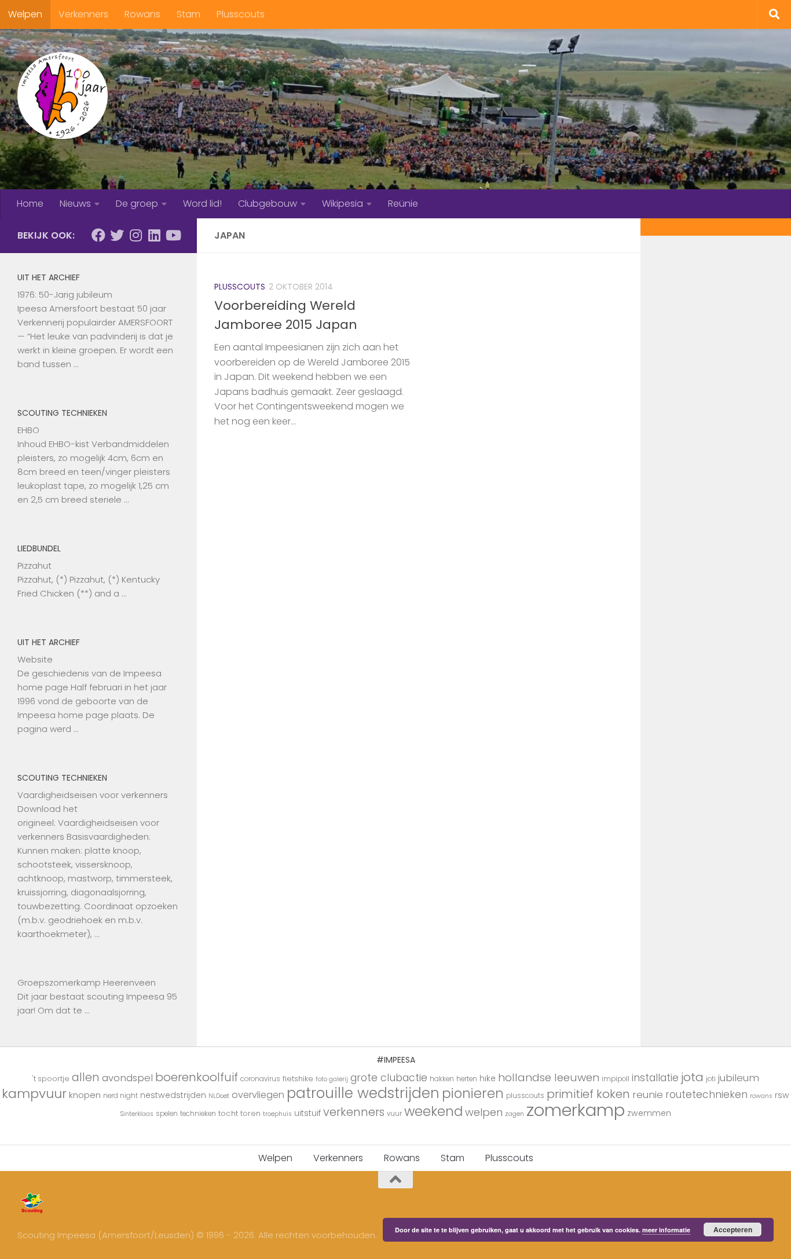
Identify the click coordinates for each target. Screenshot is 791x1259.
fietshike (298, 1078)
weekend (433, 1111)
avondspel (127, 1078)
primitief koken (588, 1094)
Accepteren (732, 1229)
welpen (484, 1112)
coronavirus (260, 1079)
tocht (228, 1113)
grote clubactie (388, 1077)
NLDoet (218, 1096)
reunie (647, 1094)
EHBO (28, 430)
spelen (167, 1113)
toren (250, 1113)
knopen (85, 1095)
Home (30, 203)
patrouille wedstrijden (363, 1093)
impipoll (615, 1079)
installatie (655, 1078)
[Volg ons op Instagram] (135, 235)
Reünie (403, 203)
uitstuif (307, 1113)
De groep (137, 203)
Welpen (25, 14)
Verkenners (83, 14)
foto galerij (332, 1079)
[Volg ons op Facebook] (98, 235)
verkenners (353, 1112)
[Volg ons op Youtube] (173, 235)
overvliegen (258, 1094)
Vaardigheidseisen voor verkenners (92, 795)
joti (711, 1079)
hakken (442, 1079)
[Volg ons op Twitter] (117, 235)
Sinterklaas (136, 1114)
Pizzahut (34, 565)
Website (35, 659)
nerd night (120, 1095)
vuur (394, 1113)
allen (86, 1077)
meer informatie (666, 1229)
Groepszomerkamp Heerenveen (86, 982)
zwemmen (649, 1113)
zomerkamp (575, 1110)
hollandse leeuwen (548, 1077)
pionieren (473, 1093)
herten (466, 1079)
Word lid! (202, 203)
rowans (761, 1096)
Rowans (142, 14)
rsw (782, 1095)
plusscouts (525, 1095)
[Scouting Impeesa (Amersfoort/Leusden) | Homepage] (62, 95)
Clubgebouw (267, 203)
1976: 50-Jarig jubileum (64, 294)
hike (487, 1078)
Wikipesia (342, 203)
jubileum (738, 1078)
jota (692, 1077)
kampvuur (34, 1094)
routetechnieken (706, 1094)
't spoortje (50, 1079)
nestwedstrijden (173, 1095)
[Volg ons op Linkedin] (154, 235)
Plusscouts (241, 14)
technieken (198, 1113)
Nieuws (75, 203)
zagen (514, 1114)
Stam (188, 14)
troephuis (277, 1114)
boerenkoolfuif (196, 1077)
